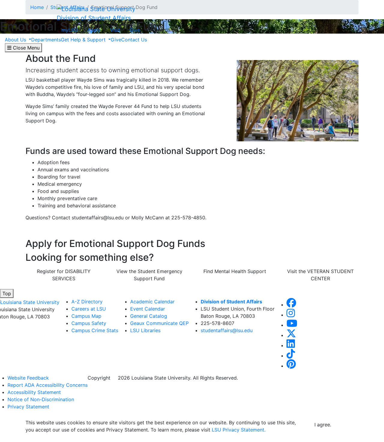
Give (135, 30)
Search (161, 30)
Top (6, 293)
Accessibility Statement (34, 392)
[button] (291, 305)
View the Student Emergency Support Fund (149, 274)
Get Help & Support (84, 40)
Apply (93, 30)
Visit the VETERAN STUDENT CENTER (320, 274)
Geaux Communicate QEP (159, 323)
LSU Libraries (145, 330)
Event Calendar (147, 309)
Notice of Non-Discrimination (41, 399)
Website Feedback (28, 378)
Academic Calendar (152, 302)
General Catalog (148, 316)
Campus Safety (88, 323)
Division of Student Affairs (94, 18)
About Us (16, 40)
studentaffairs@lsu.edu (227, 330)
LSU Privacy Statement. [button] (239, 430)
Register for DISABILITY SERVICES (64, 274)
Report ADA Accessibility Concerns (48, 385)
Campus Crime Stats (94, 330)
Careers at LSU (88, 309)
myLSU (70, 30)
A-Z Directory (87, 302)
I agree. (322, 425)
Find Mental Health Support (234, 271)
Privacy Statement (28, 407)
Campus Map (86, 316)
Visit (115, 30)
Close (242, 30)
